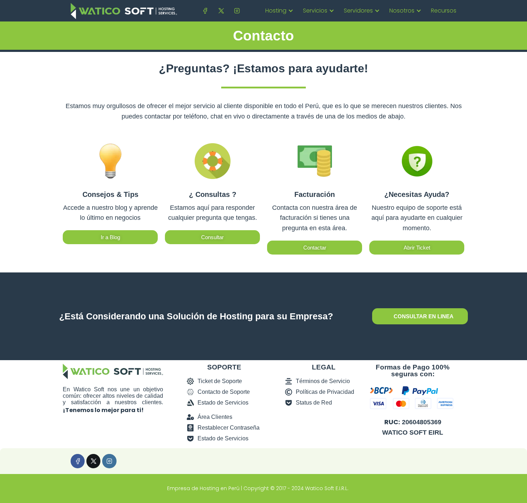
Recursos (443, 10)
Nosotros (401, 10)
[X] (221, 11)
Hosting (275, 10)
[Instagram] (237, 11)
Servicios (315, 10)
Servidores (358, 10)
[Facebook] (205, 11)
